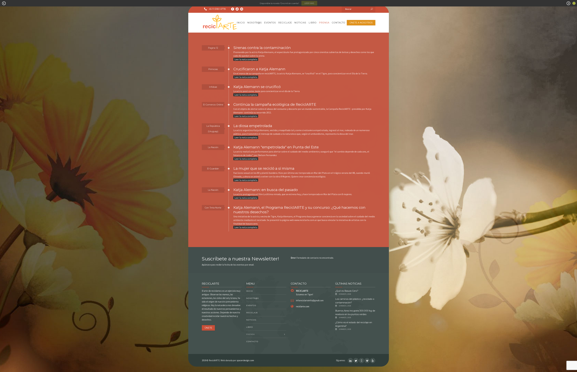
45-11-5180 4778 (217, 9)
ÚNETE (208, 327)
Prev (4, 3)
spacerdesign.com (245, 360)
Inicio (241, 22)
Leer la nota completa (245, 59)
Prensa (324, 22)
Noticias (300, 22)
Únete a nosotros (361, 22)
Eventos (270, 22)
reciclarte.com (302, 306)
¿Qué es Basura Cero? (346, 291)
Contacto (338, 22)
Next (568, 3)
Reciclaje (285, 22)
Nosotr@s (254, 22)
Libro (313, 22)
